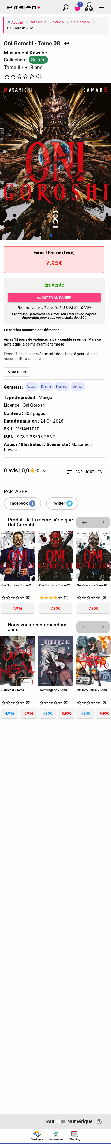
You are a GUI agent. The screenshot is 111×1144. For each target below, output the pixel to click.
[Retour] (66, 43)
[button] (51, 235)
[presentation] (37, 1136)
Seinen (58, 22)
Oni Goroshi (80, 22)
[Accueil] (27, 7)
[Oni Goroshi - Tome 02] (55, 556)
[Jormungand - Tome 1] (55, 661)
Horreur (62, 386)
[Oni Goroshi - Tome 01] (17, 556)
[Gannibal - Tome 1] (17, 661)
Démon (78, 386)
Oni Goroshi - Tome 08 (23, 28)
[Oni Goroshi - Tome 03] (93, 556)
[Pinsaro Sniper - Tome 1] (93, 661)
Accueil (17, 22)
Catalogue (38, 22)
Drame (46, 386)
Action (31, 386)
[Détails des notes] (44, 470)
